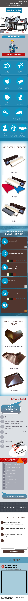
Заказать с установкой (13, 54)
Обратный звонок (13, 37)
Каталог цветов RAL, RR (21, 260)
